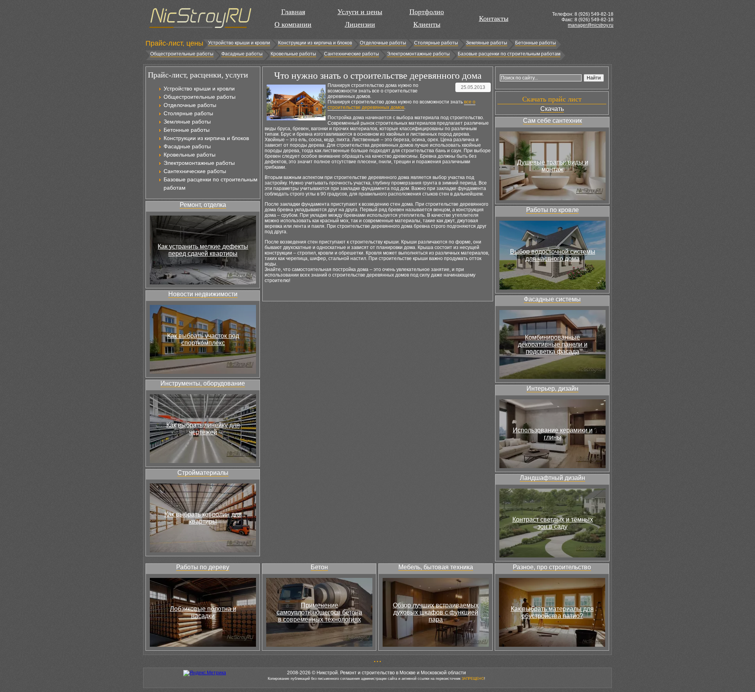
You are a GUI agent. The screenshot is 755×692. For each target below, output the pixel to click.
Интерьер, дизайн (552, 388)
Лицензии (360, 24)
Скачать (552, 108)
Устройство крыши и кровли (239, 43)
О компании (292, 24)
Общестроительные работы (182, 54)
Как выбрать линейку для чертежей (203, 428)
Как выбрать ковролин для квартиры (203, 518)
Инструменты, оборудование (202, 383)
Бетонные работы (535, 43)
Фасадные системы (552, 299)
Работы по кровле (552, 210)
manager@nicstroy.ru (590, 25)
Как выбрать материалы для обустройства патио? (552, 612)
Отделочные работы (383, 43)
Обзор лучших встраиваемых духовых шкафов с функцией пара (436, 612)
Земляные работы (486, 43)
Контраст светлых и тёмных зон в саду (552, 523)
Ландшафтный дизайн (552, 477)
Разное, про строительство (552, 567)
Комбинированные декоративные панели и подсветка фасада (552, 344)
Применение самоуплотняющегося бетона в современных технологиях (319, 612)
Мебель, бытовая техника (435, 567)
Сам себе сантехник (552, 120)
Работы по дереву (202, 567)
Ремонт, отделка (203, 204)
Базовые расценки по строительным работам (509, 54)
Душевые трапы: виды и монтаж (552, 166)
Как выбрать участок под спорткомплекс (203, 339)
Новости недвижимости (203, 294)
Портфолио (426, 12)
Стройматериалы (202, 472)
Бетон (319, 567)
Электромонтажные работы (418, 54)
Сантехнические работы (351, 54)
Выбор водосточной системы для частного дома (552, 255)
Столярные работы (436, 43)
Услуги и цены (359, 12)
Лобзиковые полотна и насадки (203, 612)
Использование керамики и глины (553, 434)
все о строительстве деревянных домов (401, 104)
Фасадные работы (242, 54)
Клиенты (426, 24)
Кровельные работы (293, 54)
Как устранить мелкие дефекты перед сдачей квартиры (203, 250)
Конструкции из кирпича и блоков (315, 43)
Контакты (493, 18)
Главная (293, 12)
